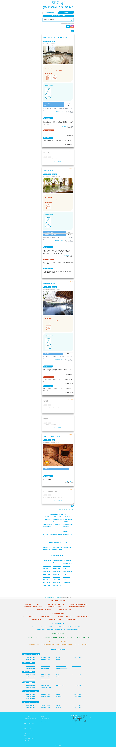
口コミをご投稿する (58, 161)
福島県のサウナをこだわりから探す (58, 15)
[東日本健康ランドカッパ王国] (58, 63)
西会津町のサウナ (47, 585)
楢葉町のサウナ (66, 577)
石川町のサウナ (56, 582)
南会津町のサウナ (47, 574)
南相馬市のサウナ (57, 566)
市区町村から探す (50, 12)
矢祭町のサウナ (46, 582)
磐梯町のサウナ (66, 568)
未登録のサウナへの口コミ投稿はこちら (66, 509)
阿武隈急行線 (58, 597)
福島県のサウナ (66, 582)
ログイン (113, 3)
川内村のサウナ (56, 577)
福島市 (49, 156)
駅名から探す (66, 12)
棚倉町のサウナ (46, 568)
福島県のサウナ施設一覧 (51, 597)
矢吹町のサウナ (56, 568)
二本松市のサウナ (47, 560)
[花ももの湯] (58, 192)
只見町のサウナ (66, 566)
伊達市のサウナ (56, 571)
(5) (57, 549)
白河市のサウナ (56, 579)
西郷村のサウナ (46, 571)
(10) (57, 547)
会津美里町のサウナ (67, 563)
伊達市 (49, 41)
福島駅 (53, 440)
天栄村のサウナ (46, 577)
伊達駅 (53, 41)
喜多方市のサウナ (67, 560)
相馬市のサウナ (66, 579)
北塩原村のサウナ (47, 566)
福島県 (45, 41)
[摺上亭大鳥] (58, 313)
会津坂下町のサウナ (67, 571)
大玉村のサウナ (66, 574)
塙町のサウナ (56, 574)
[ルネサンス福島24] (58, 465)
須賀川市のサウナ (57, 585)
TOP (46, 597)
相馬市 (49, 495)
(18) (47, 547)
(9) (67, 547)
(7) (48, 549)
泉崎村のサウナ (46, 579)
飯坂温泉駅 (54, 174)
